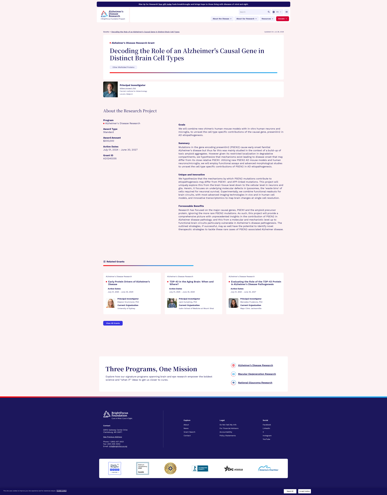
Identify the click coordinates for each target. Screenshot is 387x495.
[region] (193, 491)
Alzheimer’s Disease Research (255, 365)
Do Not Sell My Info (228, 425)
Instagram (267, 435)
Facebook (267, 425)
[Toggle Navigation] (286, 12)
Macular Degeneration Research (257, 374)
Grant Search (189, 432)
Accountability (226, 432)
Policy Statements (228, 435)
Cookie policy (61, 491)
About (186, 425)
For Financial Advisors (229, 428)
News (186, 428)
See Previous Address (112, 437)
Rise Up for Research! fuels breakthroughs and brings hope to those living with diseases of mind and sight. (193, 4)
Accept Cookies (304, 491)
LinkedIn (266, 428)
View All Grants (113, 323)
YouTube (266, 439)
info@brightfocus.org (118, 446)
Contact (187, 435)
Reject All (290, 491)
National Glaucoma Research (255, 382)
